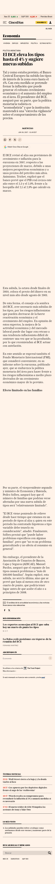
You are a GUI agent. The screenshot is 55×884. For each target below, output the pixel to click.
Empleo (15, 43)
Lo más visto (9, 822)
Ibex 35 (7, 17)
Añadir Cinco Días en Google (17, 147)
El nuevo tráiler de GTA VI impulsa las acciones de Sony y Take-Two (24, 808)
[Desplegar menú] (5, 22)
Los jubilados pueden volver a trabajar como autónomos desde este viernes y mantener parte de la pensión (28, 830)
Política (34, 43)
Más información (9, 671)
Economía (11, 36)
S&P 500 (25, 17)
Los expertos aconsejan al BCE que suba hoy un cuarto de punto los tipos (26, 626)
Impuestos (24, 43)
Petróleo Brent (46, 17)
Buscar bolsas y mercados (16, 845)
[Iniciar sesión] (50, 22)
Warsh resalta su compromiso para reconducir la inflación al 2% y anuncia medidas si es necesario (27, 799)
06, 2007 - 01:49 (27, 132)
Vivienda (6, 43)
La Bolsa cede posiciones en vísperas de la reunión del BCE (27, 640)
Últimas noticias (46, 43)
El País (48, 28)
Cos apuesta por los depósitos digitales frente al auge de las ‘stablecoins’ (25, 789)
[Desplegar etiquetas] (50, 658)
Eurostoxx (15, 859)
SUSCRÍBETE (41, 22)
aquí (43, 677)
